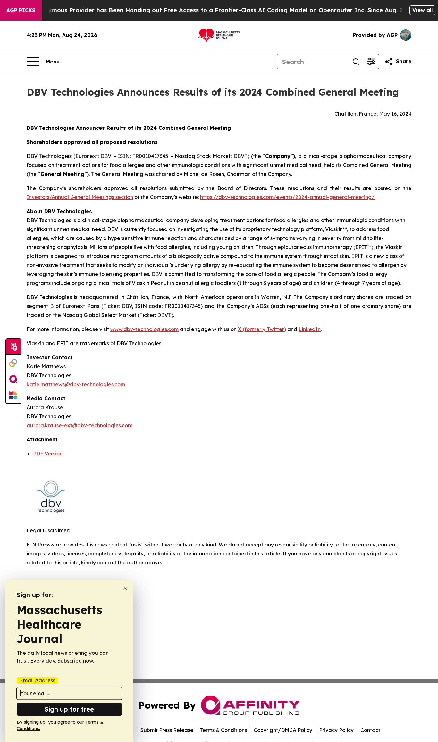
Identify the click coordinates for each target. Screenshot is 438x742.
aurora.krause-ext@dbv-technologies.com (79, 425)
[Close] (125, 588)
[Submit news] (13, 347)
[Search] (356, 61)
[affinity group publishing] (13, 379)
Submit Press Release (166, 730)
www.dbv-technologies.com (144, 329)
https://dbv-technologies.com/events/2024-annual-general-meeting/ (287, 197)
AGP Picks (20, 10)
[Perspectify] (13, 363)
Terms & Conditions (223, 730)
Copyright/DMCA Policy (283, 730)
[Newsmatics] (13, 395)
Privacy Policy (336, 730)
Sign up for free (69, 709)
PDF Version (48, 453)
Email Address (37, 680)
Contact (370, 730)
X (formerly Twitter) (262, 329)
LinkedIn (310, 329)
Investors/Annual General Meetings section (80, 197)
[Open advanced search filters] (371, 61)
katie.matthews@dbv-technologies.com (76, 384)
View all (422, 10)
